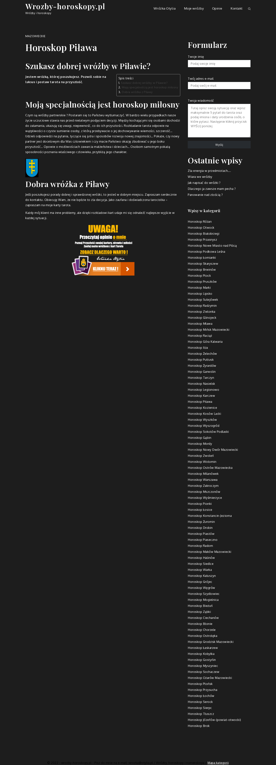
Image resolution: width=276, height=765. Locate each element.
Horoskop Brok (199, 726)
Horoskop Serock (200, 702)
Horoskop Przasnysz (202, 239)
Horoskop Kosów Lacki (204, 414)
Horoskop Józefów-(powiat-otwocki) (214, 720)
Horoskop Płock (199, 275)
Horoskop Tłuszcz (201, 714)
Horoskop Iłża (198, 347)
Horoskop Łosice (200, 510)
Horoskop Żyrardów (202, 365)
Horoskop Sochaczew (203, 672)
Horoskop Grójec (200, 582)
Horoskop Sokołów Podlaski (208, 432)
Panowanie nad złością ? (205, 195)
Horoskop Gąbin (199, 438)
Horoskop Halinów (201, 558)
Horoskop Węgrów (201, 588)
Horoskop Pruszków (202, 281)
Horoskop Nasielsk (201, 384)
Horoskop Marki (199, 287)
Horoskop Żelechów (202, 353)
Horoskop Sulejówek (203, 299)
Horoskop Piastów (201, 534)
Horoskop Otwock (201, 227)
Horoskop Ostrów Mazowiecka (210, 468)
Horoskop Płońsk (200, 684)
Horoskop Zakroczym (203, 486)
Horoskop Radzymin (202, 305)
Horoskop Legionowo (203, 390)
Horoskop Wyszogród (203, 426)
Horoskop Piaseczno (202, 540)
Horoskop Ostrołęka (202, 636)
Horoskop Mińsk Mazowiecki (208, 329)
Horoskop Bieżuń (200, 606)
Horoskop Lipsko (200, 293)
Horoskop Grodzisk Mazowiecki (210, 642)
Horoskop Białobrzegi (203, 233)
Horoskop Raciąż (200, 335)
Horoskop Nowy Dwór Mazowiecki (213, 450)
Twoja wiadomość (201, 100)
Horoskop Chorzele (202, 630)
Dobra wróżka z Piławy (137, 92)
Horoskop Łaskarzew (203, 648)
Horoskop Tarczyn (201, 377)
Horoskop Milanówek (203, 474)
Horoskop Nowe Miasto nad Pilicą (212, 245)
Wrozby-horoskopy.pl (65, 6)
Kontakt (237, 8)
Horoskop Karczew (201, 396)
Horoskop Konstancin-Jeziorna (210, 516)
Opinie (217, 8)
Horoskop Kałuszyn (202, 576)
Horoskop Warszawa (203, 480)
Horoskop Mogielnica (203, 600)
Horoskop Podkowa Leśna (206, 251)
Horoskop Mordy (200, 444)
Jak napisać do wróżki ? (204, 183)
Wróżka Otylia (165, 8)
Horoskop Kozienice (202, 408)
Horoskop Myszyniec (203, 666)
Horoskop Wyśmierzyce (205, 498)
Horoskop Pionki (200, 504)
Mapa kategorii (218, 763)
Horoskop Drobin (200, 528)
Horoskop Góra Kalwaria (205, 341)
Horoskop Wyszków (202, 420)
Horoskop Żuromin (201, 522)
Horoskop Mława (200, 323)
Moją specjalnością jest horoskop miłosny (150, 87)
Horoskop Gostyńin (202, 660)
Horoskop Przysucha (202, 690)
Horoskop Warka (200, 570)
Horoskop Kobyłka (201, 654)
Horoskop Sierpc (200, 708)
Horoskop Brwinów (202, 269)
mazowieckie (35, 36)
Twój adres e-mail (201, 78)
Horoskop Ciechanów (203, 618)
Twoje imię (196, 57)
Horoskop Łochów (201, 696)
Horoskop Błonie (200, 624)
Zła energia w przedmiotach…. (209, 171)
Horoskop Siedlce (200, 564)
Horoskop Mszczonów (204, 492)
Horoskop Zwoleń (201, 456)
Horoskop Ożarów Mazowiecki (210, 678)
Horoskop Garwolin (202, 371)
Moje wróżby (194, 8)
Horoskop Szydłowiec (204, 594)
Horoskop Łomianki (202, 257)
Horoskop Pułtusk (201, 359)
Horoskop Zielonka (201, 311)
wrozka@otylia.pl (140, 763)
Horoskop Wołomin (202, 462)
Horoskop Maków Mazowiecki (209, 552)
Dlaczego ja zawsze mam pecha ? (212, 189)
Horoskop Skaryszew (203, 263)
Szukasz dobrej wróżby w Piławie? (144, 83)
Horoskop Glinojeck (202, 317)
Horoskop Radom (200, 546)
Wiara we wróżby (200, 177)
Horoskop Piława (200, 402)
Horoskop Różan (200, 221)
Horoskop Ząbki (199, 612)
